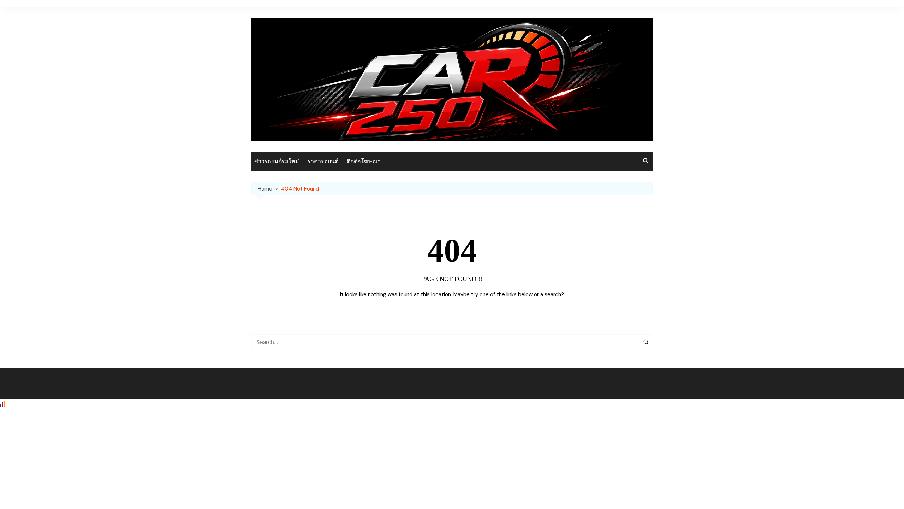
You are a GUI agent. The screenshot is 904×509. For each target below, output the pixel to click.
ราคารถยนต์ (323, 161)
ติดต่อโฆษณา (364, 161)
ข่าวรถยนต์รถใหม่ (276, 161)
